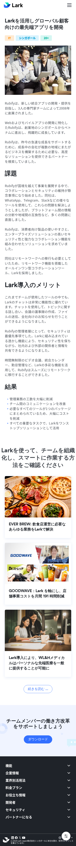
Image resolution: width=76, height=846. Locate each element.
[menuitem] (38, 765)
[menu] (38, 794)
